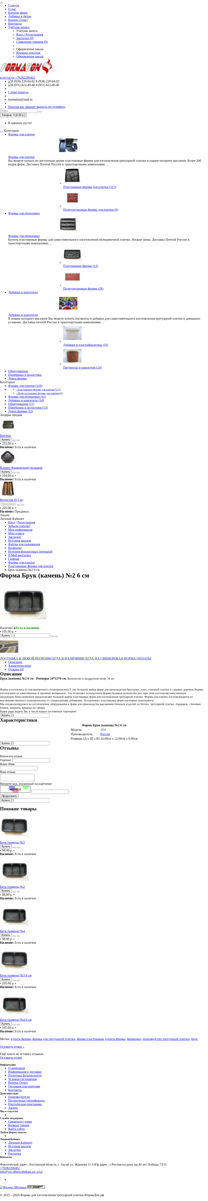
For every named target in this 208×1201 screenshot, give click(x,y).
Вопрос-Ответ (18, 20)
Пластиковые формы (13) (80, 266)
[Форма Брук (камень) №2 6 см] (23, 624)
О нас (12, 9)
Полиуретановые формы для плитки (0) (90, 209)
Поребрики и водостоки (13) (28, 407)
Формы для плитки (21, 134)
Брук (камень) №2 (12, 886)
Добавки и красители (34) (26, 400)
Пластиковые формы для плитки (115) (89, 187)
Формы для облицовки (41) (27, 396)
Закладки (14, 537)
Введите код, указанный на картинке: (26, 783)
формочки (134, 1039)
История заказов (19, 540)
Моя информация (20, 529)
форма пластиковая (90, 1039)
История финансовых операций (30, 551)
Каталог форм (17, 12)
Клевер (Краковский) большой (21, 467)
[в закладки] (14, 440)
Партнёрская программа (25, 1104)
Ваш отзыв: (8, 772)
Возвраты (15, 548)
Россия (105, 734)
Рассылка (14, 1153)
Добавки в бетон (19, 16)
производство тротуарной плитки (166, 1039)
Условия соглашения (22, 1079)
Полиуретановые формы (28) (83, 288)
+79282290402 (10, 1168)
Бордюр (5, 435)
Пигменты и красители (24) (82, 367)
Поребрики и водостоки (25, 375)
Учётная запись (18, 27)
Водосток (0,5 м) (11, 500)
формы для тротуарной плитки (53, 1039)
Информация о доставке (25, 1071)
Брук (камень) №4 (12, 931)
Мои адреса (16, 533)
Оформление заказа (29, 56)
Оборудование (18, 371)
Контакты (15, 23)
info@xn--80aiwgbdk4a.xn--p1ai (21, 1171)
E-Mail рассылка (19, 555)
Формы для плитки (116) (25, 385)
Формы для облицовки (24, 213)
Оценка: (5, 760)
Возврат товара (18, 1125)
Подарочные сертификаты (26, 1100)
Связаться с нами (20, 1121)
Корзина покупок (28, 52)
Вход (11, 522)
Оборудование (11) (21, 404)
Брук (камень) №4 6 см (15, 1019)
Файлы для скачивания (24, 544)
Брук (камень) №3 (12, 842)
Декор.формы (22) (20, 411)
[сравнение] (18, 440)
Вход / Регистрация (29, 34)
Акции (13, 1108)
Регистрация (26, 522)
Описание (15, 662)
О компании (16, 1068)
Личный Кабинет (20, 1142)
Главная (13, 5)
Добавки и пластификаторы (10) (85, 345)
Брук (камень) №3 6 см (15, 975)
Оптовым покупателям (24, 1086)
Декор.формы (17, 378)
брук (194, 1039)
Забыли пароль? (19, 526)
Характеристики (19, 665)
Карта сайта (16, 1129)
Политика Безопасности (25, 1075)
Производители (19, 1097)
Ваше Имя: (7, 764)
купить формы (21, 1039)
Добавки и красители (23, 292)
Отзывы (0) (16, 669)
